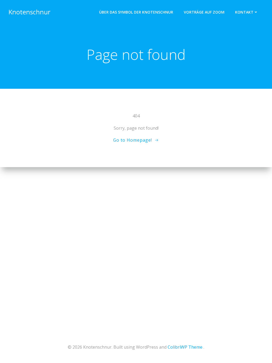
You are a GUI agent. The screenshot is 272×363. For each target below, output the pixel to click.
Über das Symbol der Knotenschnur (136, 12)
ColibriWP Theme (185, 347)
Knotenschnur (29, 11)
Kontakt (244, 12)
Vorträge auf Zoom (204, 12)
